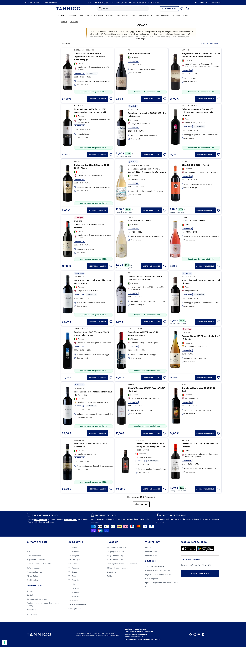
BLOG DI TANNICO (213, 2)
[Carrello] (187, 8)
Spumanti (110, 15)
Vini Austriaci (73, 568)
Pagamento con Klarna (36, 560)
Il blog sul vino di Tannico (117, 568)
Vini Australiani (74, 597)
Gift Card (199, 2)
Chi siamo (31, 591)
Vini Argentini (73, 592)
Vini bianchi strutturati (77, 605)
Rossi (81, 15)
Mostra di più (141, 504)
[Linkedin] (202, 634)
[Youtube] (198, 634)
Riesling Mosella (74, 609)
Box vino (149, 587)
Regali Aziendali (33, 610)
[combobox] (125, 8)
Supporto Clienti (37, 542)
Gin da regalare (151, 579)
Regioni (133, 15)
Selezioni (150, 561)
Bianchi (88, 15)
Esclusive (165, 15)
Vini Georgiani (74, 580)
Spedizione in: (32, 2)
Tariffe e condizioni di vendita (39, 564)
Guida (29, 552)
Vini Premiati (152, 542)
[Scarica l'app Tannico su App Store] (188, 548)
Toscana (74, 21)
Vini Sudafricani (74, 601)
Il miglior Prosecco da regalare (157, 570)
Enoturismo (111, 572)
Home (64, 21)
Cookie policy (32, 580)
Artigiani (155, 15)
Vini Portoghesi (74, 560)
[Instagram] (194, 634)
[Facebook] (190, 634)
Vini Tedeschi (73, 564)
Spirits (125, 15)
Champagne (99, 15)
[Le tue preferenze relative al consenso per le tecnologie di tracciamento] (4, 642)
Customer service (34, 556)
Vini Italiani (72, 547)
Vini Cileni (72, 584)
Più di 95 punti (151, 556)
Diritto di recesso (34, 568)
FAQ (28, 547)
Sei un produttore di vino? (37, 599)
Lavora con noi (33, 614)
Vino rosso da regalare (154, 566)
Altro (185, 15)
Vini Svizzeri (73, 572)
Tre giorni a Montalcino (116, 547)
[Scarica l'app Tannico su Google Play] (205, 548)
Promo (61, 15)
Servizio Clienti (70, 520)
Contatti (30, 595)
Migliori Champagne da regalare (158, 575)
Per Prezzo (71, 15)
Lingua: (49, 2)
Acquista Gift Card (200, 573)
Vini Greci (72, 576)
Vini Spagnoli (73, 556)
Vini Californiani (74, 588)
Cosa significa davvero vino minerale (122, 564)
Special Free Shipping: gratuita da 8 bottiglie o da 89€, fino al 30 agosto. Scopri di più (123, 2)
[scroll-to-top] (240, 634)
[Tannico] (68, 8)
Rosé (118, 15)
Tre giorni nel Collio (115, 560)
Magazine (112, 542)
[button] (181, 8)
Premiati (148, 547)
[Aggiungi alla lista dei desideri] (111, 99)
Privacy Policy (32, 576)
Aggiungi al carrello (97, 99)
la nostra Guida (40, 520)
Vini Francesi (73, 552)
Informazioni (34, 586)
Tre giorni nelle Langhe (116, 556)
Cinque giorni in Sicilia (116, 552)
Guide (109, 576)
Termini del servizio (34, 572)
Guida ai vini (75, 542)
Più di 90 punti (151, 552)
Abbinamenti (144, 15)
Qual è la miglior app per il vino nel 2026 (162, 583)
